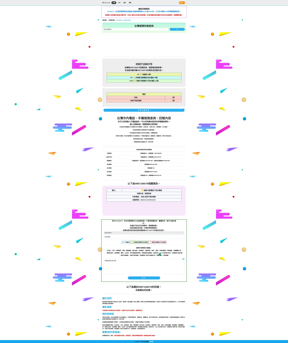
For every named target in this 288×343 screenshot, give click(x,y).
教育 (152, 250)
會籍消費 (147, 250)
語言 (181, 2)
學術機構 (169, 250)
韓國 (130, 2)
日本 (119, 2)
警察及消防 (110, 253)
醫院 (122, 253)
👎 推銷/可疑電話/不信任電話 (158, 242)
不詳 (113, 250)
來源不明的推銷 (134, 255)
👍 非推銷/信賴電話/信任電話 (139, 242)
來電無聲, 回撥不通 (177, 253)
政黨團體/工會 (177, 250)
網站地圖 (151, 341)
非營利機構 (162, 250)
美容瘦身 (141, 250)
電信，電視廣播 (126, 250)
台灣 (114, 2)
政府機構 (116, 253)
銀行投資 (134, 250)
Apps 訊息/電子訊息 (165, 253)
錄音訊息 (155, 253)
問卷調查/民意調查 (147, 253)
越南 (124, 2)
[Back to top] (285, 335)
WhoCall (107, 3)
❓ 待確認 (126, 242)
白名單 (127, 253)
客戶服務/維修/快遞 (135, 253)
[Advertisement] (144, 44)
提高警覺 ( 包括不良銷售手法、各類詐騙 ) (151, 255)
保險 (156, 250)
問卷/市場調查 (124, 255)
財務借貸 (118, 250)
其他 (109, 250)
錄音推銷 (165, 255)
